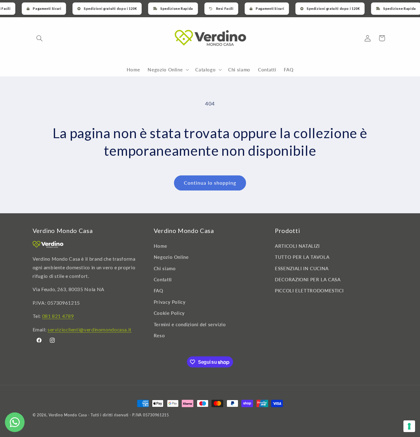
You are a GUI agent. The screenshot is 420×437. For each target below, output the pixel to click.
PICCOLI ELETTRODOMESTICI (309, 290)
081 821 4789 (58, 316)
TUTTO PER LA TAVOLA (302, 257)
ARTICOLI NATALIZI (297, 245)
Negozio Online (171, 257)
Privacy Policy (170, 301)
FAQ (158, 290)
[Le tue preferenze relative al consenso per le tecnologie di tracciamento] (409, 426)
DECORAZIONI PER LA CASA (308, 279)
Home (160, 245)
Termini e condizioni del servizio (190, 324)
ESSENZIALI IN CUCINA (302, 268)
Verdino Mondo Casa (68, 415)
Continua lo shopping (210, 183)
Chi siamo (165, 268)
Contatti (163, 279)
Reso (159, 335)
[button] (40, 38)
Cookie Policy (169, 313)
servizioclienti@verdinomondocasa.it (90, 329)
